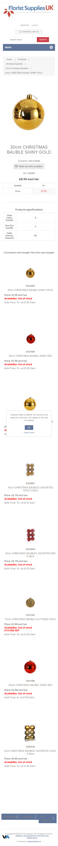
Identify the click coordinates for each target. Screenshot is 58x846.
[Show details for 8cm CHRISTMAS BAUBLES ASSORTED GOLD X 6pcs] (30, 733)
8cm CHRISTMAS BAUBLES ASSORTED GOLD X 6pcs (30, 752)
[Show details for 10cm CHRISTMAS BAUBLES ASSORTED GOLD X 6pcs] (30, 470)
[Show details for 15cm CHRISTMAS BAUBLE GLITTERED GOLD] (30, 601)
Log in (34, 25)
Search (43, 39)
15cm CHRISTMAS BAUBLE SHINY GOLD (30, 290)
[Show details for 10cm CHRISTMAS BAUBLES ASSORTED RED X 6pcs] (30, 535)
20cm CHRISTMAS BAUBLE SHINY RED (30, 685)
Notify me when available (30, 166)
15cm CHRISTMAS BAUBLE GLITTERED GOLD (30, 619)
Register (25, 25)
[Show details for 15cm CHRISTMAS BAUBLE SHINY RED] (30, 338)
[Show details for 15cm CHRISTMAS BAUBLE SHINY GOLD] (30, 272)
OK (29, 427)
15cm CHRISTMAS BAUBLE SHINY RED (30, 356)
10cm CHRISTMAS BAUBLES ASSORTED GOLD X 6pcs (30, 489)
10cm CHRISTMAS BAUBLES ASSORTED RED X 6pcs (30, 555)
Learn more (29, 432)
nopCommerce (34, 841)
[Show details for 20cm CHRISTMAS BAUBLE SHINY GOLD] (30, 404)
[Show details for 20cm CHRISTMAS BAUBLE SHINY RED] (30, 667)
